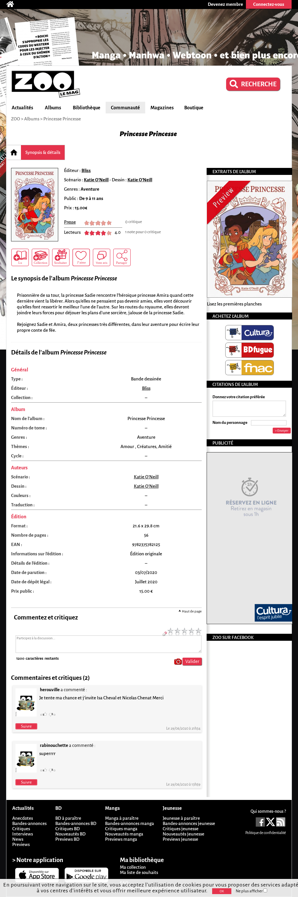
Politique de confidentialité (265, 833)
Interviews (22, 833)
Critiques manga (121, 828)
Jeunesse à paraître (181, 818)
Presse (70, 222)
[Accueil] (13, 4)
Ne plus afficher (249, 891)
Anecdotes (22, 818)
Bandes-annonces (29, 823)
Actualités (22, 107)
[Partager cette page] (122, 257)
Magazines (162, 107)
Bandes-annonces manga (129, 823)
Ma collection (133, 867)
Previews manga (121, 839)
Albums (53, 107)
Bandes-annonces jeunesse (189, 823)
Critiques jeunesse (180, 828)
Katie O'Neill (96, 179)
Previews (21, 844)
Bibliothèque (86, 107)
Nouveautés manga (124, 833)
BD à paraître (68, 818)
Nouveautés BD (70, 833)
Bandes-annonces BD (75, 823)
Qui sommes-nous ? (268, 811)
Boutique (193, 107)
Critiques (21, 828)
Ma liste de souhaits (139, 872)
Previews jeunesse (180, 839)
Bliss (86, 170)
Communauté (125, 107)
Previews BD (67, 839)
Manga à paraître (122, 818)
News (17, 839)
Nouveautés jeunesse (183, 833)
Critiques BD (67, 828)
